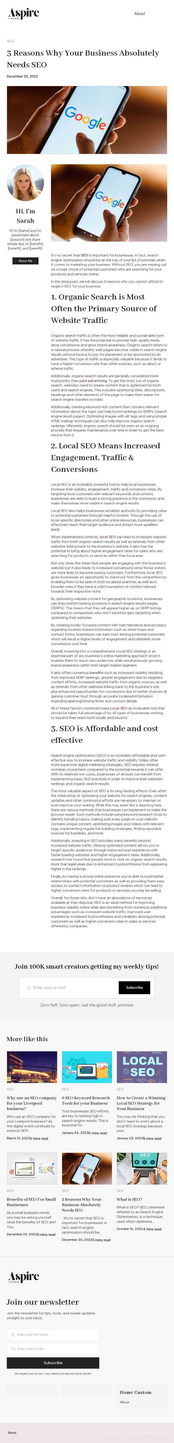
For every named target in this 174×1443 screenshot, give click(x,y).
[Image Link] (32, 1067)
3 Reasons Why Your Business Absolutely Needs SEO (81, 1205)
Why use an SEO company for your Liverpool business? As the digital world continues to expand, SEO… (31, 1123)
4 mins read (152, 1229)
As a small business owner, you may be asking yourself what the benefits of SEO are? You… (31, 1219)
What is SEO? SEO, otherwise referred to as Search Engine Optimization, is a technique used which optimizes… (140, 1214)
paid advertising (93, 381)
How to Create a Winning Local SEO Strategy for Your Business (141, 1103)
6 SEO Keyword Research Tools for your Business (86, 1100)
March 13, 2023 (18, 1138)
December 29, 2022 (22, 1234)
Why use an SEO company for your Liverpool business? (32, 1103)
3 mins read (39, 1139)
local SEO (108, 537)
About (124, 1402)
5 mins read (98, 1133)
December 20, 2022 (22, 76)
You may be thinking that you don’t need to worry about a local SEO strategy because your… (141, 1123)
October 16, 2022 (130, 1229)
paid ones (77, 864)
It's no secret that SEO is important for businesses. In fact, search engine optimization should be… (84, 1225)
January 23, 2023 (130, 1138)
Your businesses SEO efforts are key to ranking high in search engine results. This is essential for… (85, 1118)
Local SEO (118, 708)
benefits (97, 673)
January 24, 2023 (75, 1133)
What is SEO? (129, 1199)
